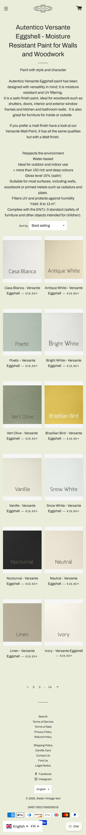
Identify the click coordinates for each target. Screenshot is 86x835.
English (41, 789)
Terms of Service (43, 721)
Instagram (45, 779)
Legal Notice (43, 765)
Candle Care (43, 750)
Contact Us (43, 755)
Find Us (43, 760)
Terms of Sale (43, 726)
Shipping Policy (43, 745)
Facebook (44, 774)
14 (50, 687)
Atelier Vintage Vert (48, 798)
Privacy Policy (43, 731)
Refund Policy (43, 736)
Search (43, 716)
